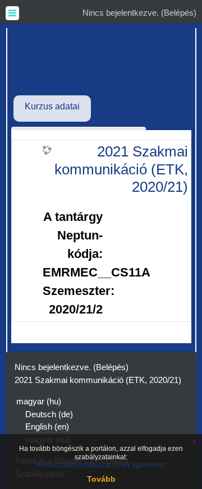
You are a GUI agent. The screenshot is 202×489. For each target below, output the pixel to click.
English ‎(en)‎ (47, 426)
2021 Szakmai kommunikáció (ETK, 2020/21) (121, 169)
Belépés (179, 12)
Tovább (101, 478)
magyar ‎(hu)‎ (38, 401)
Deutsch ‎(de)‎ (49, 414)
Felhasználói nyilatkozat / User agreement (101, 465)
